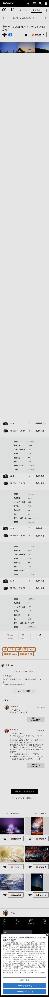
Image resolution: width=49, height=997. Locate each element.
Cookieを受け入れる (24, 991)
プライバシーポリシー (30, 972)
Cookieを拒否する (24, 986)
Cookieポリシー (24, 970)
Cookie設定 (24, 980)
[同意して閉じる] (47, 934)
